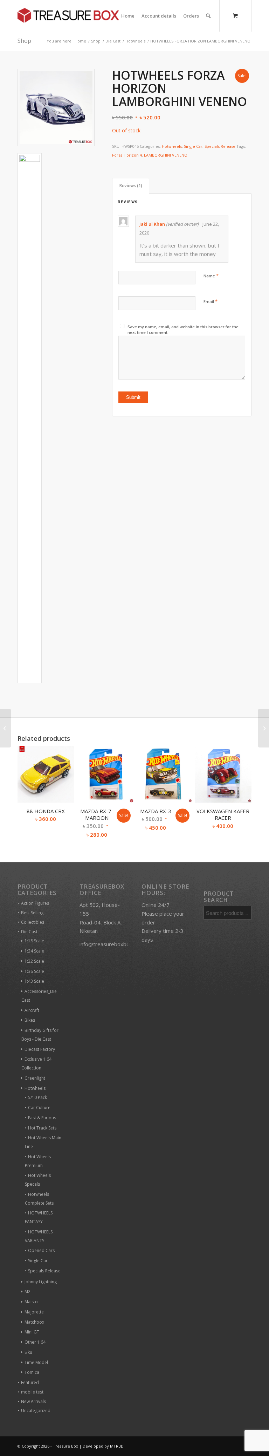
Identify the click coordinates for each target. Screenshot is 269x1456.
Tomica (32, 1372)
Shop (24, 41)
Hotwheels (172, 146)
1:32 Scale (34, 961)
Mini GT (32, 1332)
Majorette (34, 1312)
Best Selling (32, 913)
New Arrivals (33, 1401)
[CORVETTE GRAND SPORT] (263, 728)
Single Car (193, 146)
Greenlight (35, 1078)
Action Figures (35, 903)
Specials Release (220, 146)
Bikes (30, 1020)
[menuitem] (128, 16)
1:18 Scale (34, 941)
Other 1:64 (35, 1342)
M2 (27, 1291)
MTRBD (117, 1446)
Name (211, 275)
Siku (28, 1352)
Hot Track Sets (42, 1128)
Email (211, 301)
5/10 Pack (37, 1097)
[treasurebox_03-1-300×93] (68, 16)
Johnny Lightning (41, 1282)
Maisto (31, 1302)
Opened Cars (41, 1250)
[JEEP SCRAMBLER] (5, 728)
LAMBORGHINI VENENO (165, 155)
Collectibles (32, 922)
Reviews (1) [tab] (130, 186)
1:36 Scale (34, 971)
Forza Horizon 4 (127, 155)
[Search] (208, 16)
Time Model (36, 1362)
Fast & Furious (42, 1118)
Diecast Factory (40, 1049)
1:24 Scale (34, 951)
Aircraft (32, 1010)
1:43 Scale (34, 981)
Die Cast (29, 932)
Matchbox (34, 1322)
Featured (30, 1382)
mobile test (32, 1392)
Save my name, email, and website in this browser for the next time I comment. (183, 329)
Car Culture (39, 1108)
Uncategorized (35, 1411)
